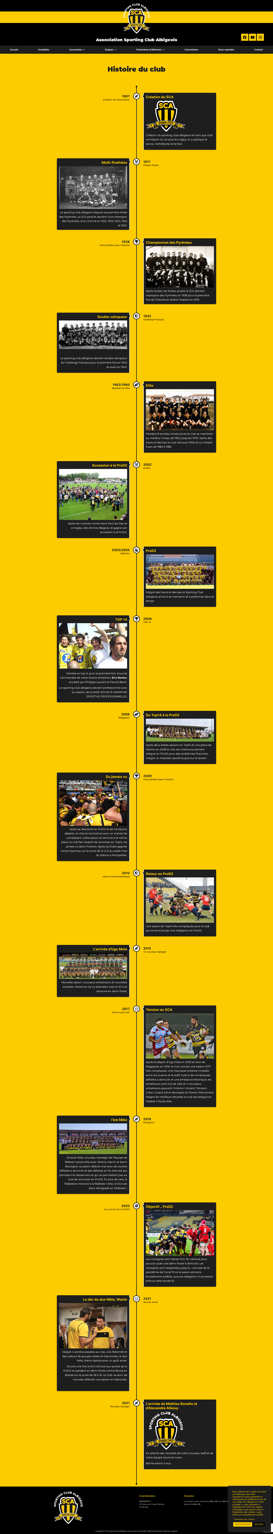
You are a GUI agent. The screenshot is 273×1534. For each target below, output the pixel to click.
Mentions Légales (171, 1531)
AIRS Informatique (155, 1531)
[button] (77, 50)
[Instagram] (260, 37)
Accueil (14, 49)
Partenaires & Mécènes (149, 49)
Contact (258, 49)
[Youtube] (252, 37)
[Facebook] (244, 37)
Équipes (109, 49)
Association (75, 49)
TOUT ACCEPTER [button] (242, 1524)
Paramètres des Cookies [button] (244, 1519)
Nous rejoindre (226, 49)
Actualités (43, 49)
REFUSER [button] (259, 1524)
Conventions (191, 49)
